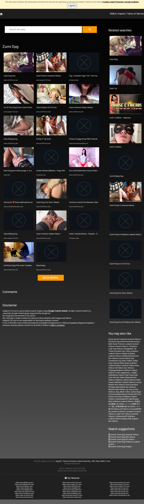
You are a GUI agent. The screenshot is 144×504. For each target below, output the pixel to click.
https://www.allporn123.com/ (119, 484)
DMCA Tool (105, 461)
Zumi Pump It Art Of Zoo (46, 107)
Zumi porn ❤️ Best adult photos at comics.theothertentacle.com (31, 202)
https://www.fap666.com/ (24, 490)
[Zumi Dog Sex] (19, 71)
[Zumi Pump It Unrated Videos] (51, 71)
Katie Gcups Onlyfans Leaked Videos (124, 381)
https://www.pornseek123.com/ (72, 495)
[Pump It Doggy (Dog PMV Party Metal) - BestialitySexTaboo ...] (84, 135)
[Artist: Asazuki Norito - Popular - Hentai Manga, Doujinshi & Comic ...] (84, 229)
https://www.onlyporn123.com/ (120, 486)
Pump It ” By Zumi (43, 139)
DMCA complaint (58, 325)
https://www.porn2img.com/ (119, 490)
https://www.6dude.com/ (24, 488)
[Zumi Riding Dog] (19, 135)
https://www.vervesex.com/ (24, 495)
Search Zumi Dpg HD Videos (122, 439)
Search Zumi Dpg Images (121, 446)
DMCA (113, 13)
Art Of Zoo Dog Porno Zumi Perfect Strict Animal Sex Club (28, 107)
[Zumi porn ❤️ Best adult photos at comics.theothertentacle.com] (19, 198)
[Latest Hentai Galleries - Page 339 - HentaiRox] (51, 166)
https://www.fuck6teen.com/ (72, 493)
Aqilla (134, 372)
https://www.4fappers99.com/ (24, 484)
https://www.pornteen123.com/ (119, 482)
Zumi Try (113, 88)
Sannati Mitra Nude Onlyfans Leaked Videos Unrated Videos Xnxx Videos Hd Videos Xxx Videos (123, 365)
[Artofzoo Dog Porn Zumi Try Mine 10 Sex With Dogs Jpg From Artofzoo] (19, 261)
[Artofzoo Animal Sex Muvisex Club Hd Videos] (84, 198)
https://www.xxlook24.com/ (72, 488)
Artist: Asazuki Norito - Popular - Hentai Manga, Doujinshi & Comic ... (97, 234)
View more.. (50, 277)
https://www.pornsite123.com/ (24, 492)
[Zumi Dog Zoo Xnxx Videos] (51, 198)
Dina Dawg (40, 265)
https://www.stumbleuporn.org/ (119, 495)
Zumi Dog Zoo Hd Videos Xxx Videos (125, 322)
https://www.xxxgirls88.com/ (72, 490)
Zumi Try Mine (115, 147)
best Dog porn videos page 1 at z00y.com (21, 170)
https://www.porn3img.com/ (119, 492)
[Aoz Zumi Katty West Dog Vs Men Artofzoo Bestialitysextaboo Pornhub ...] (84, 166)
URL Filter (96, 461)
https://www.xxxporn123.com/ (72, 484)
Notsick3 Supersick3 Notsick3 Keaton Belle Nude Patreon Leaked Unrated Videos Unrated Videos (124, 344)
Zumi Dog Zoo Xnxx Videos (47, 202)
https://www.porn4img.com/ (120, 493)
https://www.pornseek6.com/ (72, 497)
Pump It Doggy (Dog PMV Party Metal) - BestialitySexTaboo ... (95, 139)
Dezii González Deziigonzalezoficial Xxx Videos (123, 385)
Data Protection (84, 461)
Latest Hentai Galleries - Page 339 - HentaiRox (55, 170)
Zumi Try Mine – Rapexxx (120, 118)
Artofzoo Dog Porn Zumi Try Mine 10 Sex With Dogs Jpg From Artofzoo (34, 265)
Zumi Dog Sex (9, 76)
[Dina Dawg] (51, 261)
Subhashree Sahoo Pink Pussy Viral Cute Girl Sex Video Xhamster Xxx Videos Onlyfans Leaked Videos (123, 377)
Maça (124, 418)
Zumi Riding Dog (10, 139)
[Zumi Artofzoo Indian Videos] (51, 229)
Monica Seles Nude (116, 389)
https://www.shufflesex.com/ (24, 493)
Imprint (121, 13)
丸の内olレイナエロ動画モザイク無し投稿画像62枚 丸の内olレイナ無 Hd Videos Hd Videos (124, 406)
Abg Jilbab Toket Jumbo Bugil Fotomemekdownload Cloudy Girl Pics (124, 393)
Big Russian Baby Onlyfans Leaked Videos (123, 400)
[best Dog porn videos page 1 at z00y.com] (19, 166)
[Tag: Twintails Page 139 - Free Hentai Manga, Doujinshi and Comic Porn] (84, 71)
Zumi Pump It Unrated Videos (48, 76)
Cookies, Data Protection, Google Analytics (121, 2)
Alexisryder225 (122, 399)
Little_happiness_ (123, 372)
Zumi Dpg (114, 59)
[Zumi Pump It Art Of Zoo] (51, 103)
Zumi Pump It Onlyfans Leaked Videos (125, 234)
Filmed (122, 411)
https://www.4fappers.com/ (24, 482)
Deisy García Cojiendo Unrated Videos (124, 339)
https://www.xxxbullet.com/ (24, 497)
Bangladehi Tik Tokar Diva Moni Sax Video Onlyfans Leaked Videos (123, 351)
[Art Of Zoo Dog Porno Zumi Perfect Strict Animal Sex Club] (19, 103)
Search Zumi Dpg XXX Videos (122, 437)
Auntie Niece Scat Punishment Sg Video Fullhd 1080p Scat (123, 360)
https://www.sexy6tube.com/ (72, 492)
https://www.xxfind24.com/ (72, 486)
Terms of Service (135, 13)
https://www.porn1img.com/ (119, 488)
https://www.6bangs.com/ (24, 486)
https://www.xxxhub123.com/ (72, 482)
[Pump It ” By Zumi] (51, 135)
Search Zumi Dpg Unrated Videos (124, 434)
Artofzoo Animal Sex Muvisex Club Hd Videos (88, 202)
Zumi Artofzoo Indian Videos (48, 234)
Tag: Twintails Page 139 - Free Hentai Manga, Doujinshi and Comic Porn (99, 76)
